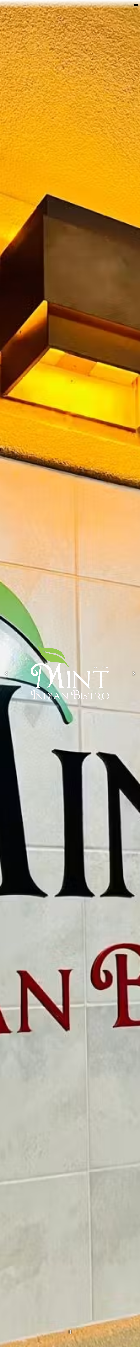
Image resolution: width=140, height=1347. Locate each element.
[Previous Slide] (6, 673)
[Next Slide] (134, 673)
